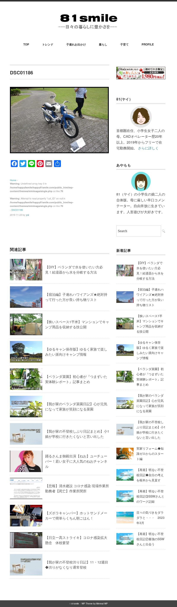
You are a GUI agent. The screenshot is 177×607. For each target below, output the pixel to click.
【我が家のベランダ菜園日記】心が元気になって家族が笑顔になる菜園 (76, 406)
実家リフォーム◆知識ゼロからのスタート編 (150, 453)
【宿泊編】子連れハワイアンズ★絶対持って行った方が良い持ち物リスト (76, 297)
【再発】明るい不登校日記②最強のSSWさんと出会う (150, 539)
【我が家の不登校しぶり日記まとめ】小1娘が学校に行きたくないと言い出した (77, 434)
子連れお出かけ (76, 44)
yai (27, 214)
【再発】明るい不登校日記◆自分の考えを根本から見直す (150, 475)
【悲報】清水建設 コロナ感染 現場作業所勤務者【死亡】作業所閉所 (77, 488)
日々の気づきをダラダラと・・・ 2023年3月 (150, 517)
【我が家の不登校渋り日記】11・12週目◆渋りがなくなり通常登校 (76, 565)
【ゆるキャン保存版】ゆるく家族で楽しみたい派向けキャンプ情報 (76, 352)
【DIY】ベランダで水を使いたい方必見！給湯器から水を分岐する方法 (74, 269)
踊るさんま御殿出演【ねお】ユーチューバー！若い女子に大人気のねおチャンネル (76, 461)
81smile (75, 603)
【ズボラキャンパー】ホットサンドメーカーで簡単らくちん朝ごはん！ (76, 515)
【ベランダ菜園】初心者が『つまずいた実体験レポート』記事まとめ (76, 379)
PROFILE (148, 44)
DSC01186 (17, 209)
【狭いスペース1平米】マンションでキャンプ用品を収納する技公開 (77, 324)
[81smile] (88, 13)
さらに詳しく (148, 147)
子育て (124, 44)
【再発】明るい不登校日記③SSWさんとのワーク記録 (150, 496)
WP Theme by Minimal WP (95, 603)
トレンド (47, 44)
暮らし (103, 44)
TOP (26, 44)
